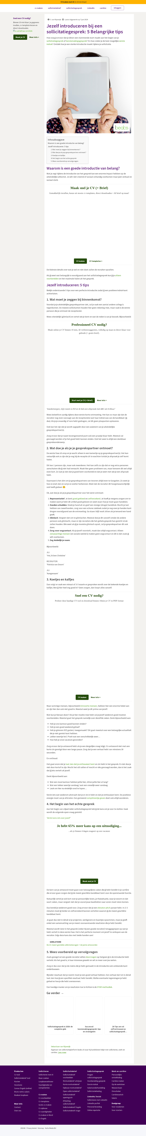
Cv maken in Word (46, 1115)
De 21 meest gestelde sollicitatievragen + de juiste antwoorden (72, 945)
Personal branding (94, 1107)
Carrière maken (118, 1081)
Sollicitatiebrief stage (71, 1110)
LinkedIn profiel (93, 1103)
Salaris (114, 1098)
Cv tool (17, 1074)
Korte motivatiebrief (71, 1084)
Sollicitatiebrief (70, 1071)
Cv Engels (42, 1118)
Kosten (17, 1081)
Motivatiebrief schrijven (72, 1081)
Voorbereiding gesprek (96, 1081)
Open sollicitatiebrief (71, 1091)
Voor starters (117, 1110)
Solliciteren (44, 1071)
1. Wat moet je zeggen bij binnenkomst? (65, 149)
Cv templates (44, 1101)
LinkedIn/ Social (94, 1096)
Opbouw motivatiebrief (72, 1088)
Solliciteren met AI (46, 1074)
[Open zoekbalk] (129, 8)
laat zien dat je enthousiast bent (80, 764)
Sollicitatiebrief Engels (72, 1107)
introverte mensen (88, 705)
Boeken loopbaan (21, 1095)
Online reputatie (93, 1110)
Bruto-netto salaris (21, 1091)
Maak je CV (20, 37)
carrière (103, 8)
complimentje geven (96, 798)
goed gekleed (79, 498)
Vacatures (18, 1085)
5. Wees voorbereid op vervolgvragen (64, 161)
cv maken (39, 8)
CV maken (80, 261)
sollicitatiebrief (54, 8)
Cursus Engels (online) (23, 1088)
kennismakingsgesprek (76, 41)
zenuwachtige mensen (60, 533)
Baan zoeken (44, 1078)
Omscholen (116, 1091)
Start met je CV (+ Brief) (82, 400)
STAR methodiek (104, 987)
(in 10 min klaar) (74, 2)
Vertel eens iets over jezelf (58, 818)
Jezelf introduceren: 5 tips (58, 146)
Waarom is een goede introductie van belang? (66, 143)
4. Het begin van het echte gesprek (63, 158)
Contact (17, 1107)
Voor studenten (118, 1107)
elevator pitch (104, 907)
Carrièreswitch (117, 1094)
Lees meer (62, 1052)
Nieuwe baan (117, 1088)
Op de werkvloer (118, 1084)
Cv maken (43, 1094)
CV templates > (95, 261)
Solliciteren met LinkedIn (97, 1100)
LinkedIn (90, 8)
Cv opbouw (43, 1108)
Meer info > (102, 400)
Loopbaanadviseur (46, 1081)
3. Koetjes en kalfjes (58, 155)
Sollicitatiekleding (94, 1091)
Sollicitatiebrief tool (22, 1078)
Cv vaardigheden (45, 1111)
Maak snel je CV (89, 881)
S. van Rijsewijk (55, 19)
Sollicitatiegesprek (95, 1071)
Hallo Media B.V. (50, 1128)
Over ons (17, 1110)
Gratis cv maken (45, 1105)
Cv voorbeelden (45, 1098)
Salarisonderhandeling (96, 1088)
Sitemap (41, 1128)
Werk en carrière (119, 1071)
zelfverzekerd (94, 498)
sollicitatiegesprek (74, 8)
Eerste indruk (92, 1084)
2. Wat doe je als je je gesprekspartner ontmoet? (68, 152)
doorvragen (91, 957)
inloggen (117, 8)
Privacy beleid (32, 1128)
